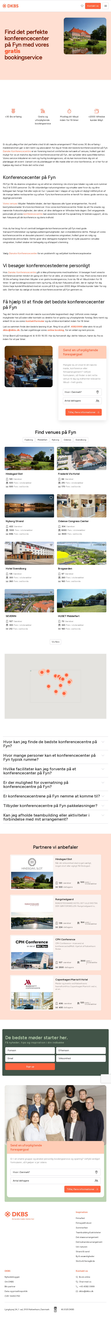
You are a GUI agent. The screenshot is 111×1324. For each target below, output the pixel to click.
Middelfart (42, 440)
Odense (67, 440)
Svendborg (81, 440)
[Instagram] (55, 1311)
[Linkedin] (55, 1308)
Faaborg (29, 440)
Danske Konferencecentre (22, 272)
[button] (48, 687)
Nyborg (55, 440)
